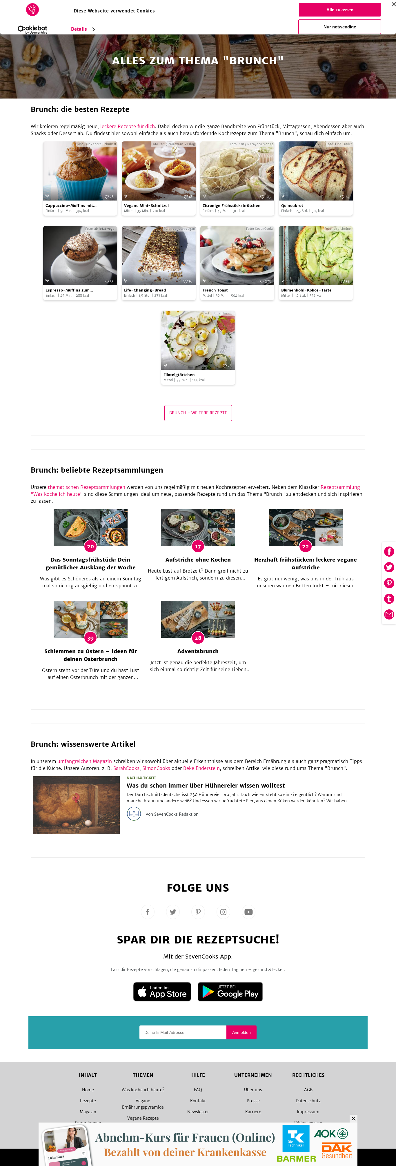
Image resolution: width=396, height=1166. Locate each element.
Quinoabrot (292, 205)
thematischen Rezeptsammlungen (86, 487)
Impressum (308, 1111)
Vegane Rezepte (143, 1118)
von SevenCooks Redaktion (172, 814)
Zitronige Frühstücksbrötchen (232, 205)
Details (79, 29)
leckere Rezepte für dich (127, 126)
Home (88, 1089)
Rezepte (88, 1100)
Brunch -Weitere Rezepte (198, 413)
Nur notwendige (340, 26)
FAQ (198, 1089)
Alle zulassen (339, 9)
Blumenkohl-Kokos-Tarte (306, 290)
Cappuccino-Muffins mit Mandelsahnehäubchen (69, 206)
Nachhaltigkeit (141, 778)
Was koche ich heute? (143, 1089)
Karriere (253, 1111)
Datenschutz (308, 1100)
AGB (308, 1089)
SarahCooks (126, 768)
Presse (253, 1100)
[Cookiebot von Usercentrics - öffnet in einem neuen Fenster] (32, 29)
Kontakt (198, 1100)
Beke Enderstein (201, 768)
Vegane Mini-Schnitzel (146, 205)
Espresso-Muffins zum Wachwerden (68, 290)
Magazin (88, 1111)
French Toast (215, 290)
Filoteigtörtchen (179, 374)
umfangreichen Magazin (84, 761)
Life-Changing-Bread (145, 290)
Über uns (253, 1089)
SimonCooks (156, 768)
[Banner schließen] (394, 4)
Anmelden (241, 1032)
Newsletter (198, 1111)
